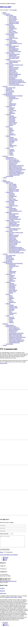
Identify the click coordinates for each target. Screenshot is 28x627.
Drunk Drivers (12, 20)
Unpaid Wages (12, 40)
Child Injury (12, 27)
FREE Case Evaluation (9, 554)
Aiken (10, 144)
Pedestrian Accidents (14, 23)
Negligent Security (13, 38)
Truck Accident (12, 17)
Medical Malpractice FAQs (15, 167)
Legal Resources (10, 157)
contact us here (3, 363)
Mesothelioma (12, 70)
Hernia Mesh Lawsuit (14, 83)
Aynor (10, 101)
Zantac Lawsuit (12, 71)
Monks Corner (12, 124)
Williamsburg (12, 113)
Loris (10, 102)
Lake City (11, 133)
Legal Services (6, 13)
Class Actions (9, 63)
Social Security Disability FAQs (16, 172)
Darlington (11, 130)
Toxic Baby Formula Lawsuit (16, 64)
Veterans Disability (13, 62)
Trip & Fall (11, 36)
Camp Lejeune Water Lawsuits (16, 85)
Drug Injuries (12, 78)
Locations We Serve (7, 94)
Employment (9, 39)
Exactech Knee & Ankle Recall (16, 81)
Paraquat (11, 66)
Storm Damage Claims (14, 54)
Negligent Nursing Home (15, 51)
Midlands (8, 136)
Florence (11, 129)
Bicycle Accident (13, 19)
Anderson (11, 154)
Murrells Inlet (12, 105)
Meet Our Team (9, 90)
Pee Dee (8, 126)
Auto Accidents (12, 16)
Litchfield (11, 109)
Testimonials (9, 89)
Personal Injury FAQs (11, 158)
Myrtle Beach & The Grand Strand (14, 95)
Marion (10, 128)
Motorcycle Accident (14, 22)
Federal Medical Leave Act (15, 43)
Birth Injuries (12, 47)
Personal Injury (9, 24)
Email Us (6, 625)
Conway (11, 99)
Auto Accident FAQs (14, 160)
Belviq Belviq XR (13, 73)
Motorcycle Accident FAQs (15, 168)
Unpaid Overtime (13, 42)
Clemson (11, 153)
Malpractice (8, 44)
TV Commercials (10, 91)
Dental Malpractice (13, 50)
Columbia (11, 137)
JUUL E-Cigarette (13, 75)
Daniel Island (12, 120)
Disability (8, 59)
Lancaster (11, 146)
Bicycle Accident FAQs (14, 161)
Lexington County (13, 140)
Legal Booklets (9, 176)
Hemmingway (12, 134)
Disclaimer (7, 597)
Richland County (13, 138)
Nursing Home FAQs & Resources (17, 169)
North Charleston (13, 122)
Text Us (6, 623)
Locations (2, 588)
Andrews (11, 111)
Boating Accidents (13, 32)
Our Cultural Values (10, 87)
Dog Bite (11, 30)
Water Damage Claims (14, 56)
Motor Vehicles (9, 15)
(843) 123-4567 (5, 7)
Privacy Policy (13, 597)
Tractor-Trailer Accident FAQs (16, 173)
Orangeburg (12, 141)
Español (15, 10)
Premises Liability (10, 34)
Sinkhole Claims (13, 55)
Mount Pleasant (12, 117)
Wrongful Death (13, 28)
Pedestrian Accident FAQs (15, 171)
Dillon (10, 132)
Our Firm (5, 86)
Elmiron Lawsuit (13, 77)
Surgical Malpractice (14, 48)
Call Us (6, 622)
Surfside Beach (12, 103)
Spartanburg (12, 150)
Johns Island (12, 118)
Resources (5, 156)
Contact (5, 177)
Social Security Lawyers (14, 60)
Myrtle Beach (12, 97)
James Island (12, 121)
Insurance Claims (10, 52)
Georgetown (9, 106)
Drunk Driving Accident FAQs (16, 165)
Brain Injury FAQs (13, 162)
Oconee (11, 152)
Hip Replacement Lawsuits (15, 79)
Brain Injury (12, 26)
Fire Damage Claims (14, 58)
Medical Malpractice (14, 46)
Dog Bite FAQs (12, 164)
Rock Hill (11, 142)
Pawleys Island (12, 110)
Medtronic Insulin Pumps (15, 74)
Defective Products (13, 69)
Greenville (11, 149)
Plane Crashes (12, 31)
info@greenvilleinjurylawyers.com (8, 581)
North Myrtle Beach (13, 98)
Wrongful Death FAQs (14, 175)
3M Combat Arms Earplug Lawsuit (17, 82)
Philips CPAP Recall (14, 67)
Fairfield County (13, 145)
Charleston (8, 114)
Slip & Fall (11, 35)
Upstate (8, 148)
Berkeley (11, 125)
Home (4, 12)
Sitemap (20, 597)
